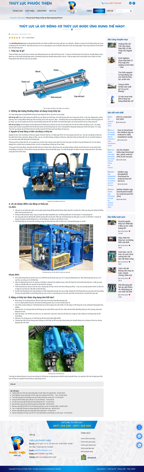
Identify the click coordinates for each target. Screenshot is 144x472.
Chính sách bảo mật (87, 448)
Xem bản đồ (91, 458)
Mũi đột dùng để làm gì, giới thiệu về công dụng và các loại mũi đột (125, 288)
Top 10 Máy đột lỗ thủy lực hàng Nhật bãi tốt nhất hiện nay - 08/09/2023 (36, 408)
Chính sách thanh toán (88, 445)
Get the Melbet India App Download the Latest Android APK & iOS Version (125, 153)
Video (89, 11)
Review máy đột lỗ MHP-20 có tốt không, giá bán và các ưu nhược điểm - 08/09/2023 (40, 406)
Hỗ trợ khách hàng (87, 452)
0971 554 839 (62, 425)
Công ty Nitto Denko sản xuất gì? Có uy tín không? (124, 87)
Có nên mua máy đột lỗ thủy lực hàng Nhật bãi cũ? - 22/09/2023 (33, 402)
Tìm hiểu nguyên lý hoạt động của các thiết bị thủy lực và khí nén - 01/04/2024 (37, 397)
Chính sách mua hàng (88, 438)
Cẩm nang (99, 11)
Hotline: (112, 3)
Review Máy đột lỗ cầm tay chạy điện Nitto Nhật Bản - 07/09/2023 (34, 411)
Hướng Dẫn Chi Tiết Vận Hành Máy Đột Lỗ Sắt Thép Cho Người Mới (125, 48)
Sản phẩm (41, 11)
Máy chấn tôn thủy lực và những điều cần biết (125, 239)
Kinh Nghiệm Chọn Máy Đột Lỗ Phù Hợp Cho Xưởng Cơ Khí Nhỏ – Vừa (126, 62)
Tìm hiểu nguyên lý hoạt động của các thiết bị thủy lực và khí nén (125, 75)
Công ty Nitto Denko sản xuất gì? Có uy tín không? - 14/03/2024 (33, 400)
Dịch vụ (52, 11)
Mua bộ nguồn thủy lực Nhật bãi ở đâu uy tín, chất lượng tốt (125, 224)
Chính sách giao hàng (88, 442)
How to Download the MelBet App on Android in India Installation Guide (125, 133)
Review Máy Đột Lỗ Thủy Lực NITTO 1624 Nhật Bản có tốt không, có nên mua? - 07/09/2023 (42, 413)
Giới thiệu (29, 11)
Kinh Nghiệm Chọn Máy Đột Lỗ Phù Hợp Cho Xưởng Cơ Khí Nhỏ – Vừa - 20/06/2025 (39, 395)
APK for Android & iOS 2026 (123, 118)
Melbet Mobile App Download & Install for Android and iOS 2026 (125, 192)
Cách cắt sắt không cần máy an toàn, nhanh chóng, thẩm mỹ (126, 271)
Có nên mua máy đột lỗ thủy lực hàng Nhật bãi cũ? (126, 98)
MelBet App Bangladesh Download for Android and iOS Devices (124, 176)
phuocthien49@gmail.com (43, 450)
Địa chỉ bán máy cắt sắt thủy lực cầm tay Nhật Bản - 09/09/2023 (33, 404)
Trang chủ (18, 11)
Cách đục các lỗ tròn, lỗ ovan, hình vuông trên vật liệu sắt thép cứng (125, 255)
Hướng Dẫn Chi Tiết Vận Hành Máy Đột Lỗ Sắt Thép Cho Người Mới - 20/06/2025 (38, 393)
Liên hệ (110, 11)
